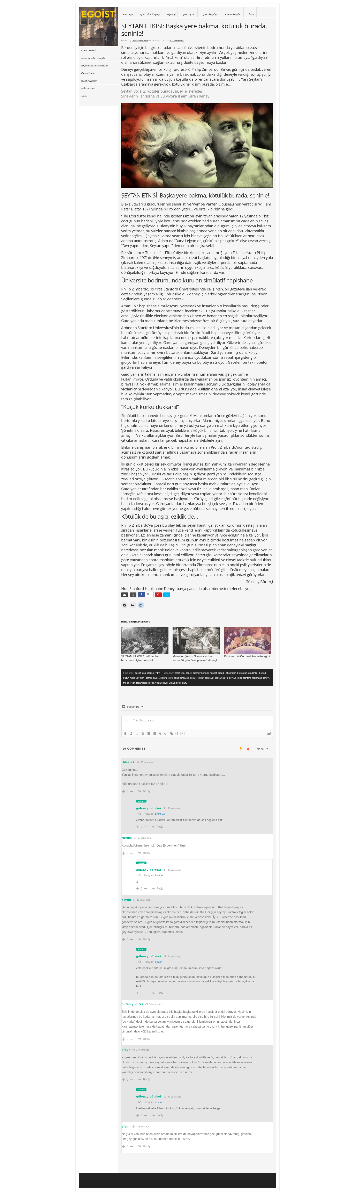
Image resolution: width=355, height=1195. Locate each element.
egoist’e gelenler (89, 80)
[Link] (171, 733)
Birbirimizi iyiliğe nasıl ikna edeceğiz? (247, 656)
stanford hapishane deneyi (256, 678)
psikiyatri (209, 678)
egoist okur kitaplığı (150, 14)
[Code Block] (166, 733)
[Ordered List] (148, 733)
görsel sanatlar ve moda (93, 57)
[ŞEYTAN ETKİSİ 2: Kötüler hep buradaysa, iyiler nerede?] (144, 640)
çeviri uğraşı (189, 14)
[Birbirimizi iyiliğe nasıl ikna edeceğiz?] (247, 640)
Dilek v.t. (160, 813)
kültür (126, 678)
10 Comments (177, 40)
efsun (158, 1102)
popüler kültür (196, 678)
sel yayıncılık (221, 678)
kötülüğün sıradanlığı (247, 673)
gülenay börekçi (140, 40)
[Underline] (137, 733)
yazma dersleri (88, 50)
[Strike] (143, 733)
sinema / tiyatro (88, 73)
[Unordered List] (154, 733)
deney (189, 673)
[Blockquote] (160, 733)
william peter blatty (178, 683)
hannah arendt (217, 673)
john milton (231, 673)
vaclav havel (161, 683)
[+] (182, 733)
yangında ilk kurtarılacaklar (94, 65)
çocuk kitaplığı (210, 14)
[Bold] (125, 733)
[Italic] (131, 733)
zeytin (158, 961)
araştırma (179, 673)
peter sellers (166, 678)
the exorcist (129, 683)
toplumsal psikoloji (145, 683)
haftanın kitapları (233, 14)
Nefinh (127, 838)
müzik (84, 96)
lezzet (251, 14)
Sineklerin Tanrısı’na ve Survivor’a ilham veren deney (165, 96)
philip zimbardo (181, 678)
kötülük (262, 673)
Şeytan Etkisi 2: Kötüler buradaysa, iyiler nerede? (162, 91)
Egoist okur (98, 26)
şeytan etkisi (235, 678)
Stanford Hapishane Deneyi (152, 588)
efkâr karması (88, 88)
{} (176, 733)
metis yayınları (137, 678)
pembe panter (152, 678)
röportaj (171, 14)
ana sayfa (128, 14)
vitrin (158, 673)
